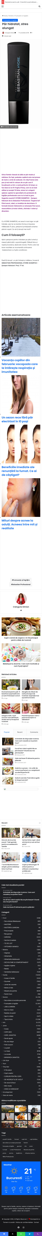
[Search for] (39, 7)
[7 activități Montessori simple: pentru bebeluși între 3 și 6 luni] (11, 857)
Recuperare (8, 934)
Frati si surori (8, 1045)
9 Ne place (8, 1070)
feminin (26, 1142)
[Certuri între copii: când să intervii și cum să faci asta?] (31, 833)
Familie (5, 975)
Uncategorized (7, 1092)
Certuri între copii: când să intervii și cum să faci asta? (31, 842)
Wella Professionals (8, 1156)
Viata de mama (8, 1095)
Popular (7, 732)
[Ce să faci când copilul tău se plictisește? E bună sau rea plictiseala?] (7, 751)
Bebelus (5, 949)
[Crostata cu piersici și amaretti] (21, 1108)
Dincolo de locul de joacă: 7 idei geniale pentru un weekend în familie (10, 843)
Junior (5, 1025)
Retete (6, 969)
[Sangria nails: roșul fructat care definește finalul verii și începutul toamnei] (11, 708)
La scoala (7, 1054)
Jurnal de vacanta (10, 984)
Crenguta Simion (9, 32)
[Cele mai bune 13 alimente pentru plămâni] (7, 761)
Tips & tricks (8, 1019)
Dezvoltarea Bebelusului (12, 921)
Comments (34, 732)
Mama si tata (8, 988)
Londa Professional (15, 1149)
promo (4, 1153)
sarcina (11, 1153)
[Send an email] (15, 32)
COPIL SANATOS (10, 1035)
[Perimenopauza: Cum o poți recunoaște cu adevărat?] (31, 708)
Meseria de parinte (10, 991)
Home (5, 16)
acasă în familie (7, 1139)
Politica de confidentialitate (24, 1222)
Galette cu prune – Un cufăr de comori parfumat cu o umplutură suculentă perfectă (27, 770)
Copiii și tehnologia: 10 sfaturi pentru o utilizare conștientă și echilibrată (30, 868)
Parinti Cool (8, 994)
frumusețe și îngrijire (21, 580)
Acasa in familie (9, 978)
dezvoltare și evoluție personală (12, 1142)
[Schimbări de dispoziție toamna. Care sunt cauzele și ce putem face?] (7, 741)
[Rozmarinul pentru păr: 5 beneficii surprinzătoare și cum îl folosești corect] (11, 684)
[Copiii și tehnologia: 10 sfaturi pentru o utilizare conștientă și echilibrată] (31, 857)
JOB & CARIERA (9, 1007)
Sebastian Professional (21, 584)
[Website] (21, 610)
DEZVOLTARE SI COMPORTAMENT (16, 962)
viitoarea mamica (30, 1153)
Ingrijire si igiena (9, 965)
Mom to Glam (8, 1010)
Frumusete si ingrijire (21, 16)
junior (31, 1146)
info (25, 1146)
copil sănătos (33, 1139)
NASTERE (7, 924)
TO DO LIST (8, 943)
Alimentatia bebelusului (12, 959)
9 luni (4, 918)
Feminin (11, 16)
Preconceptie (8, 931)
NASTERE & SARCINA (11, 927)
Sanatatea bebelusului (11, 972)
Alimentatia (8, 956)
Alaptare (7, 953)
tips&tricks (19, 1153)
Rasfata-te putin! (10, 1013)
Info (4, 1022)
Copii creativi (8, 1073)
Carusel (16, 1139)
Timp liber (6, 1067)
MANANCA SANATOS (11, 1057)
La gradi (7, 1048)
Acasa (6, 1029)
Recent (19, 732)
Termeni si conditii (9, 1222)
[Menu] (3, 7)
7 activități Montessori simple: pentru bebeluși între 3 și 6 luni (10, 867)
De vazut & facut (9, 1083)
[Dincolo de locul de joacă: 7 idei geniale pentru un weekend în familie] (11, 833)
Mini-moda (8, 1086)
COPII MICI (8, 1032)
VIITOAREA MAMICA (11, 946)
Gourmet (7, 981)
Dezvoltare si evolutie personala (15, 1000)
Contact (36, 1222)
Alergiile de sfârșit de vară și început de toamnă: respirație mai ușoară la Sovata (30, 695)
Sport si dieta (8, 1016)
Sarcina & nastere (10, 940)
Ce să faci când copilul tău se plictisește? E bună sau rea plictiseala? (26, 751)
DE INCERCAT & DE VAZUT (13, 1079)
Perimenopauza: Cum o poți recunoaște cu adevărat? (30, 718)
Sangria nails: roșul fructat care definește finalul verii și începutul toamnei (10, 718)
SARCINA (7, 937)
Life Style (6, 1060)
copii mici (24, 1139)
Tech (4, 1063)
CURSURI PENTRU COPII (12, 1076)
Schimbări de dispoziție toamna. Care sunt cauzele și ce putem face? (27, 741)
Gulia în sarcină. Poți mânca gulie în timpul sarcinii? (27, 779)
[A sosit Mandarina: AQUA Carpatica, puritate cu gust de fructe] (21, 1116)
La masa (7, 1051)
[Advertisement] (21, 152)
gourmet (19, 1146)
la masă (5, 1149)
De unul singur (9, 1041)
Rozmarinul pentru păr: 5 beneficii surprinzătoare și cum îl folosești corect (11, 694)
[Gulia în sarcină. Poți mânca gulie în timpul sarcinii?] (7, 780)
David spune (8, 1038)
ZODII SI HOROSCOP (11, 1089)
